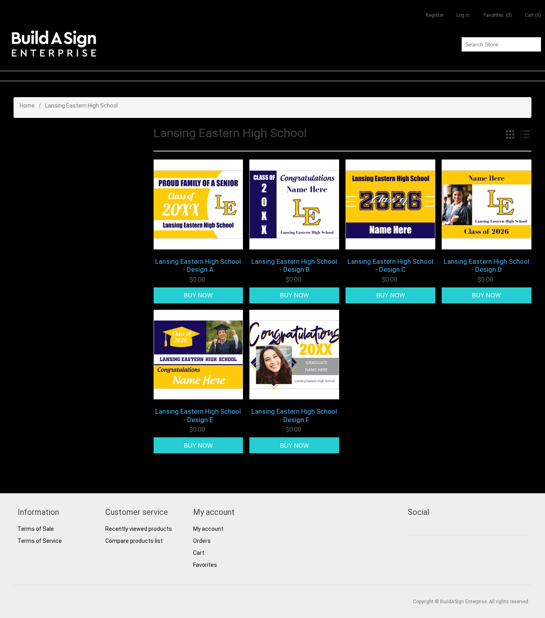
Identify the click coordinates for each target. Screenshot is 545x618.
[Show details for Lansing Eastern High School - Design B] (294, 204)
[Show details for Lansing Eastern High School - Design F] (294, 355)
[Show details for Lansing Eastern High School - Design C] (390, 204)
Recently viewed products (138, 529)
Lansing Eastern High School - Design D (486, 265)
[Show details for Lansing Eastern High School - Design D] (486, 204)
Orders (202, 541)
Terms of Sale (36, 529)
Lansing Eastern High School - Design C (390, 265)
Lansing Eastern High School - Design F (294, 415)
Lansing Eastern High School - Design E (198, 415)
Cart (198, 553)
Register (435, 15)
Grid (510, 134)
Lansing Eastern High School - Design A (198, 265)
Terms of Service (40, 541)
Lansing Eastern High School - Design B (294, 265)
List (524, 134)
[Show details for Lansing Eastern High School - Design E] (198, 355)
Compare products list (134, 541)
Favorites (205, 565)
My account (208, 529)
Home (27, 105)
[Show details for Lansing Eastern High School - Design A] (198, 204)
